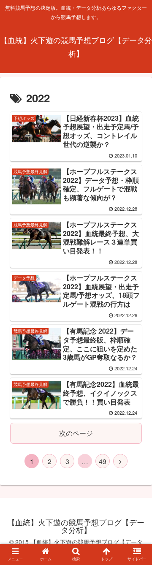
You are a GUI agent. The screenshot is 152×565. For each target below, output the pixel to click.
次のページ (76, 433)
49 (102, 461)
